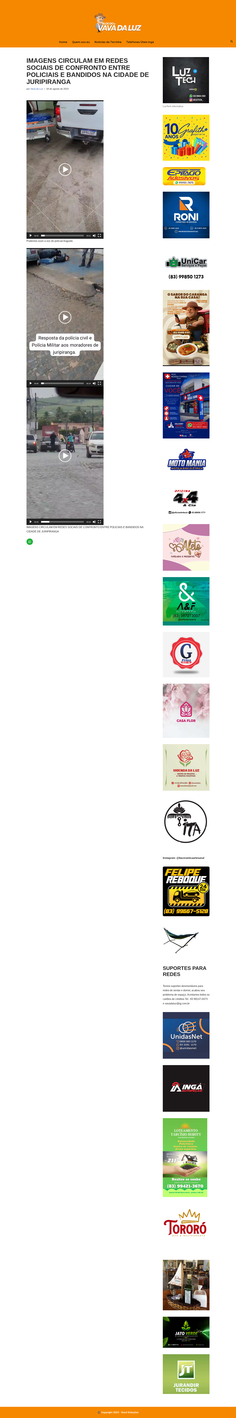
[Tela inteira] (99, 235)
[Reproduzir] (30, 235)
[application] (65, 169)
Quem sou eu (81, 42)
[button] (65, 169)
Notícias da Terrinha (108, 42)
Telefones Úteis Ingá (140, 42)
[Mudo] (94, 235)
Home (63, 42)
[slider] (62, 235)
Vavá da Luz (37, 89)
